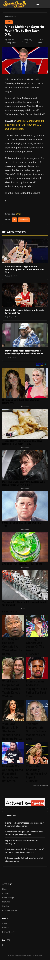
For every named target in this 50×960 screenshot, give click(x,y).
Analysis (5, 893)
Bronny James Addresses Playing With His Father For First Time (36, 689)
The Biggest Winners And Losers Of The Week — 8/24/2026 (35, 646)
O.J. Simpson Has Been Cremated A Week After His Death (12, 646)
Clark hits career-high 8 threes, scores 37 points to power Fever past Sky (24, 269)
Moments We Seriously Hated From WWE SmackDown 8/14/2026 (12, 773)
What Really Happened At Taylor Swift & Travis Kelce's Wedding (11, 689)
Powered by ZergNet (40, 786)
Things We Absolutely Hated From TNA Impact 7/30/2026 (36, 773)
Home (7, 17)
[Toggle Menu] (38, 4)
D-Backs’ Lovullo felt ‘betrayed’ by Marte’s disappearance (24, 859)
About (4, 923)
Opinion (5, 906)
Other (13, 17)
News (4, 889)
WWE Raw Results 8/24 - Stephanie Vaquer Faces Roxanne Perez (12, 731)
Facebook (24, 220)
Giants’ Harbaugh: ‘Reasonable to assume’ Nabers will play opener (24, 824)
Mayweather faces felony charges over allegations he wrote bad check (24, 352)
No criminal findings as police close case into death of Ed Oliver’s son (24, 833)
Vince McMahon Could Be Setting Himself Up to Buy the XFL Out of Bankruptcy (24, 124)
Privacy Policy (8, 932)
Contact (5, 928)
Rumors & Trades (9, 910)
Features (6, 902)
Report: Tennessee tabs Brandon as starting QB (21, 842)
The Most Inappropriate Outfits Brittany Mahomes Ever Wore (36, 731)
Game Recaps (8, 897)
